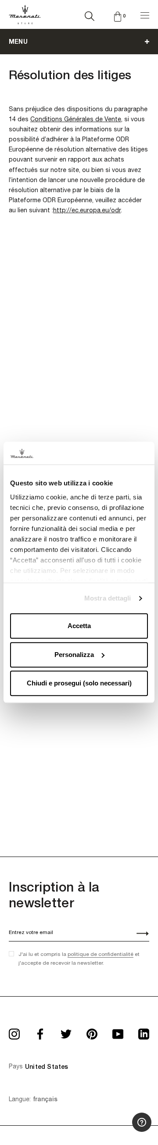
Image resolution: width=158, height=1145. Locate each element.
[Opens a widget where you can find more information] (125, 1130)
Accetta (79, 626)
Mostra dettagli (107, 598)
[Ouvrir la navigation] (144, 14)
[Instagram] (14, 1031)
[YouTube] (117, 1031)
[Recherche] (89, 14)
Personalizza (74, 654)
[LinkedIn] (143, 1031)
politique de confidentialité (100, 954)
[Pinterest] (91, 1031)
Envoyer (138, 934)
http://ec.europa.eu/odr (87, 210)
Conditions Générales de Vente (75, 119)
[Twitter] (66, 1031)
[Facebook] (40, 1031)
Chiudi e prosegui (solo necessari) (79, 683)
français (45, 1099)
